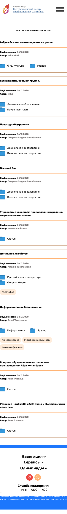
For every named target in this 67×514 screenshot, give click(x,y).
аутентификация (13, 347)
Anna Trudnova (15, 378)
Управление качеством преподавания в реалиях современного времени (31, 213)
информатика (11, 339)
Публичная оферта (39, 496)
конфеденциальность (38, 339)
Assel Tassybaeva (17, 320)
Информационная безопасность (21, 307)
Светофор (8, 291)
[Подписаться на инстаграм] (29, 477)
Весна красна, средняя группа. (20, 80)
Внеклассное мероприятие (24, 153)
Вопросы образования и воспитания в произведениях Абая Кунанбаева (24, 364)
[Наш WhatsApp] (37, 477)
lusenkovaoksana (17, 228)
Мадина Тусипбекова (19, 266)
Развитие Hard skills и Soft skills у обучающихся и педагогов (32, 405)
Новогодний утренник (14, 124)
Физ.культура (15, 65)
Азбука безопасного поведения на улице (26, 42)
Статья (11, 238)
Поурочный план (17, 109)
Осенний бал (8, 168)
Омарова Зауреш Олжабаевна (24, 137)
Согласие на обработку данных (15, 496)
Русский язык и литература (24, 277)
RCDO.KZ (20, 30)
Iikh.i (10, 93)
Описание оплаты (57, 496)
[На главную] (23, 10)
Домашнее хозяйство (14, 253)
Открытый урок (16, 282)
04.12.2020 (23, 52)
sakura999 (13, 55)
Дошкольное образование (23, 104)
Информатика (16, 330)
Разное (41, 65)
